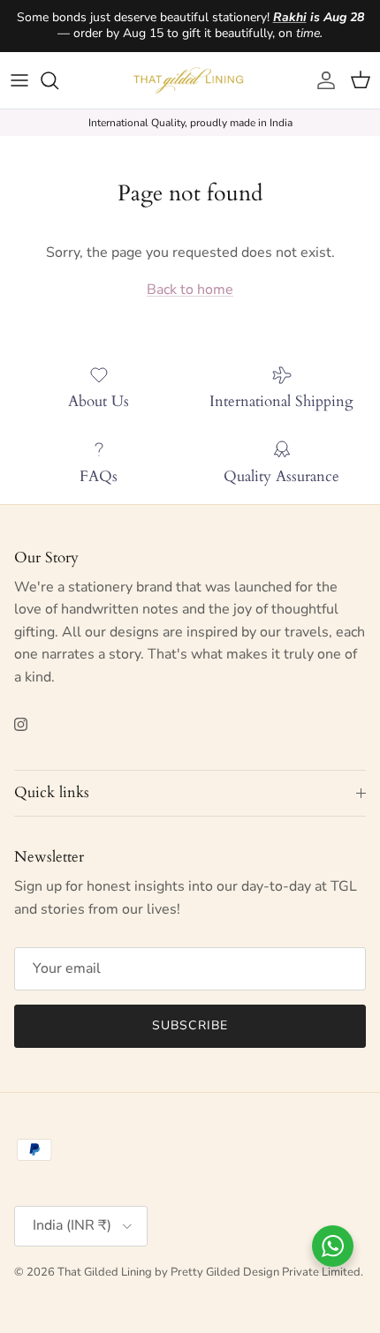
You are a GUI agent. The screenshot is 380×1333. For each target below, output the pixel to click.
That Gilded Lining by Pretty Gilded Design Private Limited (209, 1272)
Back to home (190, 289)
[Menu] (19, 80)
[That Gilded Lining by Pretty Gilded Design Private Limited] (190, 80)
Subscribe (190, 1025)
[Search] (58, 80)
